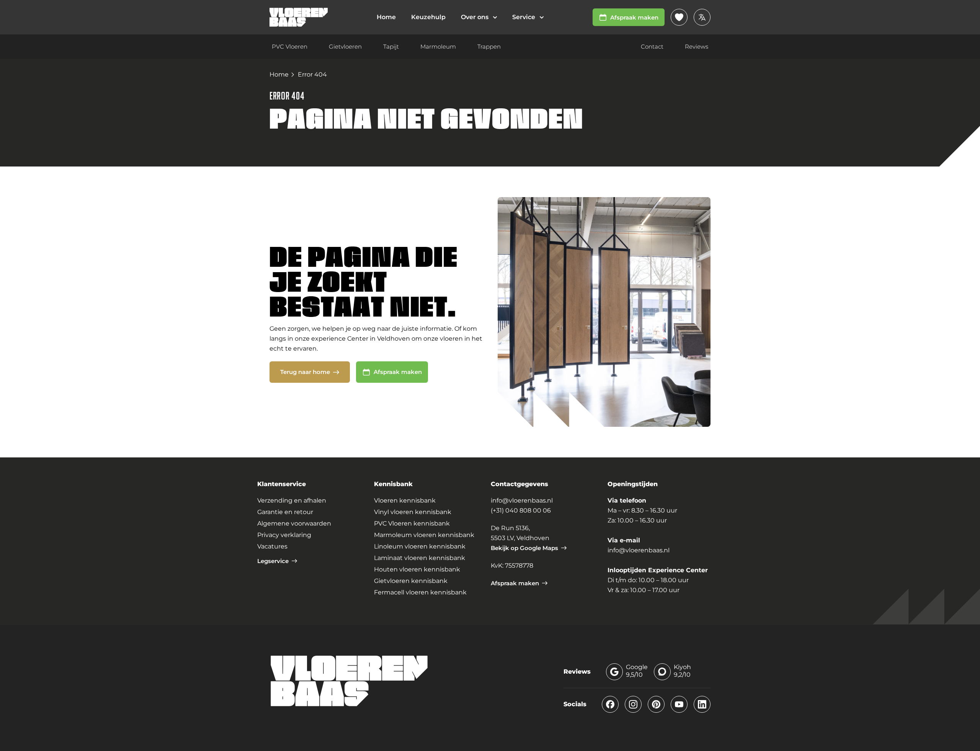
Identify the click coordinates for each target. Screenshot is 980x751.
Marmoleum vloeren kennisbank (424, 535)
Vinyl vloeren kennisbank (412, 512)
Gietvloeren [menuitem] (345, 46)
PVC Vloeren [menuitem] (289, 46)
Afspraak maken (634, 17)
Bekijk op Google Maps (524, 548)
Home (279, 74)
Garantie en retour (285, 512)
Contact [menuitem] (652, 46)
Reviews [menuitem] (696, 46)
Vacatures (272, 546)
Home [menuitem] (386, 17)
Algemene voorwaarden (294, 523)
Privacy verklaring (284, 535)
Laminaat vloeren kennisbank (419, 558)
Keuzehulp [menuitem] (428, 17)
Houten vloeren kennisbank (417, 569)
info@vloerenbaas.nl (522, 500)
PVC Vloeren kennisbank (412, 523)
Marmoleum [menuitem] (438, 46)
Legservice (273, 561)
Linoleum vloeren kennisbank (420, 546)
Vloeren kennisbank (405, 500)
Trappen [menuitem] (489, 46)
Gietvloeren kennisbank (411, 580)
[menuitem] (479, 17)
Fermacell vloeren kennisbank (420, 592)
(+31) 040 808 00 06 (521, 510)
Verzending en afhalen (291, 500)
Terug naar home (305, 372)
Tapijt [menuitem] (391, 46)
